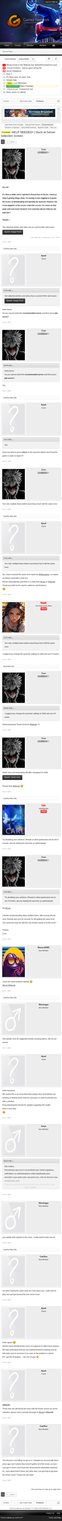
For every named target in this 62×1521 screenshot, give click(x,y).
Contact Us (50, 1513)
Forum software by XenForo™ (12, 1518)
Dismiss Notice (58, 109)
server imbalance (13, 71)
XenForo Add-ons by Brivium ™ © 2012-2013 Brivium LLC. (31, 1508)
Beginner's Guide (43, 127)
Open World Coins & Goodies (14, 124)
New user (53, 127)
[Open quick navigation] (58, 101)
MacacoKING (44, 947)
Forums (18, 45)
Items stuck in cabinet (16, 92)
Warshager (44, 1004)
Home (7, 45)
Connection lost (20, 89)
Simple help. (11, 80)
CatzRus (6, 249)
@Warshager (44, 574)
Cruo (43, 149)
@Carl (42, 582)
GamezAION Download (28, 127)
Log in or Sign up (51, 2)
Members (43, 45)
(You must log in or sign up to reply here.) (46, 1489)
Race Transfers (20, 86)
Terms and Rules (55, 1518)
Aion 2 (9, 74)
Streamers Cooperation (12, 127)
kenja (43, 1126)
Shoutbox (30, 45)
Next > (13, 142)
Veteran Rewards (47, 124)
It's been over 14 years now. (18, 77)
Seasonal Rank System (32, 124)
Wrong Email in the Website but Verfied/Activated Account (31, 65)
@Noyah (51, 582)
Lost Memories (17, 83)
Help (58, 1513)
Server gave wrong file (24, 68)
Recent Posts (8, 51)
